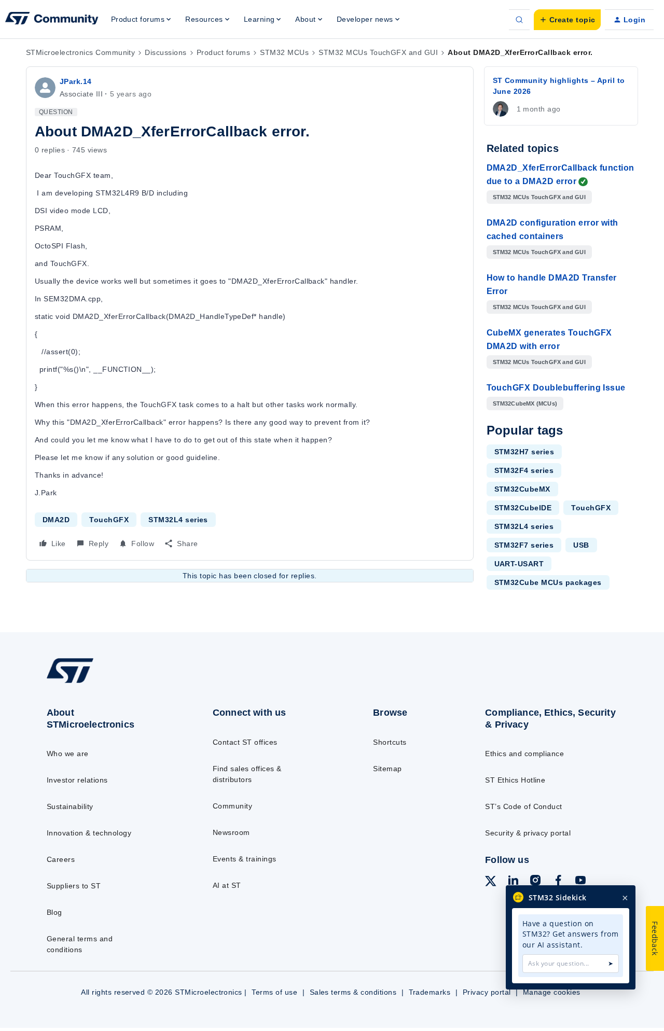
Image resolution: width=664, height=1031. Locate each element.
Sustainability (70, 806)
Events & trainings (244, 859)
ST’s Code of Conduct (523, 806)
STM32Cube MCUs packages (548, 582)
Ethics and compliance (524, 753)
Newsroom (231, 832)
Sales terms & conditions (353, 992)
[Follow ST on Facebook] (558, 881)
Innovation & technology (89, 833)
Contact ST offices (245, 742)
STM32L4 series (178, 520)
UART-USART (519, 564)
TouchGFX (109, 520)
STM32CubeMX (522, 489)
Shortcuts (389, 742)
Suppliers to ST (74, 886)
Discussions (165, 52)
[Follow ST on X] (490, 882)
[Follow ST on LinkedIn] (513, 881)
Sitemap (387, 768)
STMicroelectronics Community (80, 52)
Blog (54, 912)
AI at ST (227, 885)
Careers (61, 859)
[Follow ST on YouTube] (580, 881)
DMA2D (56, 520)
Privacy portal (487, 992)
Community (232, 806)
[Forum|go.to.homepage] (52, 20)
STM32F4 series (524, 470)
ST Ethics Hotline (515, 780)
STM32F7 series (524, 545)
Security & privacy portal (528, 833)
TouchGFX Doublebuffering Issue (556, 387)
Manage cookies (551, 992)
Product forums (224, 52)
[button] (567, 19)
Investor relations (77, 780)
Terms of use (274, 992)
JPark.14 (76, 81)
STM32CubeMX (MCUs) (525, 403)
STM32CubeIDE (523, 508)
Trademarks (430, 992)
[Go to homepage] (110, 682)
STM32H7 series (524, 452)
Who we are (68, 753)
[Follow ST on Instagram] (535, 881)
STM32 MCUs (284, 52)
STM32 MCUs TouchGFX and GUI (378, 52)
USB (581, 545)
